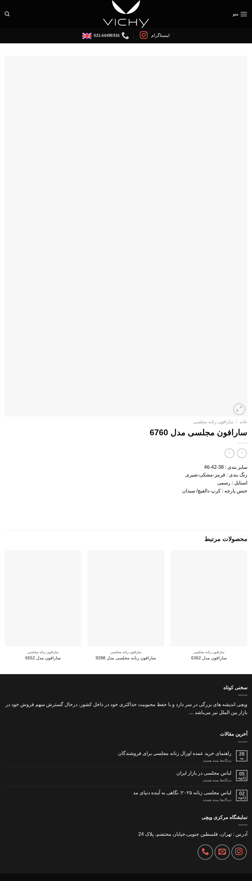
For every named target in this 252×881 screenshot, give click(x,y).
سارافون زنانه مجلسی (213, 422)
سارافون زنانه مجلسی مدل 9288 (126, 657)
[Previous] (247, 612)
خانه (243, 422)
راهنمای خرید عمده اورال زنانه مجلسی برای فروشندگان (174, 753)
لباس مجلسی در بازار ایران (203, 773)
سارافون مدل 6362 (209, 657)
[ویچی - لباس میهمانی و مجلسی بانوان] (126, 14)
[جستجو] (7, 14)
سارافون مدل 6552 (43, 657)
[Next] (5, 612)
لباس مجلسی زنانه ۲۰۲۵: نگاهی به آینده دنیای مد (182, 792)
